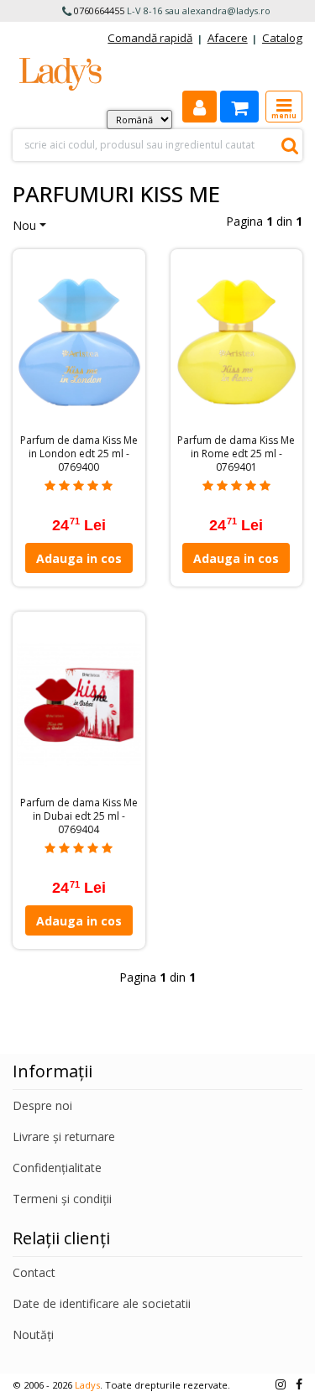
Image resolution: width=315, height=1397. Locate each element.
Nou (24, 225)
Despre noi (42, 1105)
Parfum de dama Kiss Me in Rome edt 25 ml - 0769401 (236, 454)
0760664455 (99, 10)
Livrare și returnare (64, 1136)
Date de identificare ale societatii (102, 1303)
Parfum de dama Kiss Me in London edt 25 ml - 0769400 (79, 454)
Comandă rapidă (150, 37)
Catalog (282, 37)
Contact (34, 1272)
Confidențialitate (57, 1167)
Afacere (227, 37)
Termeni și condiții (62, 1199)
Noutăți (33, 1334)
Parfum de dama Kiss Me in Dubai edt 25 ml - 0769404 (79, 816)
